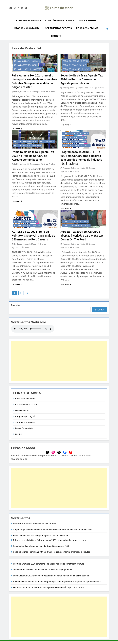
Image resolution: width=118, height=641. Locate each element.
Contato (56, 36)
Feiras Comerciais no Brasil (27, 61)
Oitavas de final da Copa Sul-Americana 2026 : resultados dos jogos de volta (49, 540)
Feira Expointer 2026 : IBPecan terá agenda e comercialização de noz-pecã (48, 587)
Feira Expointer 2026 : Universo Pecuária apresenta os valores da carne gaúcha (51, 575)
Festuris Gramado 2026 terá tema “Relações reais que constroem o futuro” (49, 564)
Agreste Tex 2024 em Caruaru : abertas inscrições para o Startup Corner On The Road (81, 235)
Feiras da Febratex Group (25, 65)
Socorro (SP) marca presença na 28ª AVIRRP (34, 523)
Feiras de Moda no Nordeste (27, 69)
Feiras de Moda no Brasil (74, 141)
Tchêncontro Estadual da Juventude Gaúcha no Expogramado (42, 569)
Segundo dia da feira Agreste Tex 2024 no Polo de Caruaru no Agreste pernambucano (81, 79)
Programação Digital (27, 28)
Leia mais (16, 128)
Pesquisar (16, 305)
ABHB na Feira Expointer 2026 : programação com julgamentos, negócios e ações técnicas (57, 581)
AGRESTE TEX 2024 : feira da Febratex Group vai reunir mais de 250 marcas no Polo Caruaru (33, 235)
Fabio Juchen (20, 91)
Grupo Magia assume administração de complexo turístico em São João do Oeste (52, 529)
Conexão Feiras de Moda (60, 20)
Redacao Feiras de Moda (74, 168)
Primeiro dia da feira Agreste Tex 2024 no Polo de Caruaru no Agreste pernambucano (33, 155)
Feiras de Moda (47, 141)
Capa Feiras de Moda (28, 20)
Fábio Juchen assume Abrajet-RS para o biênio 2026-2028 (40, 535)
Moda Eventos (87, 20)
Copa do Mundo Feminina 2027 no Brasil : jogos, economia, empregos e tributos (51, 552)
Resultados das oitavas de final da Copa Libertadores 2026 (41, 546)
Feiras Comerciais (87, 28)
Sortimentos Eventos (58, 28)
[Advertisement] (59, 361)
